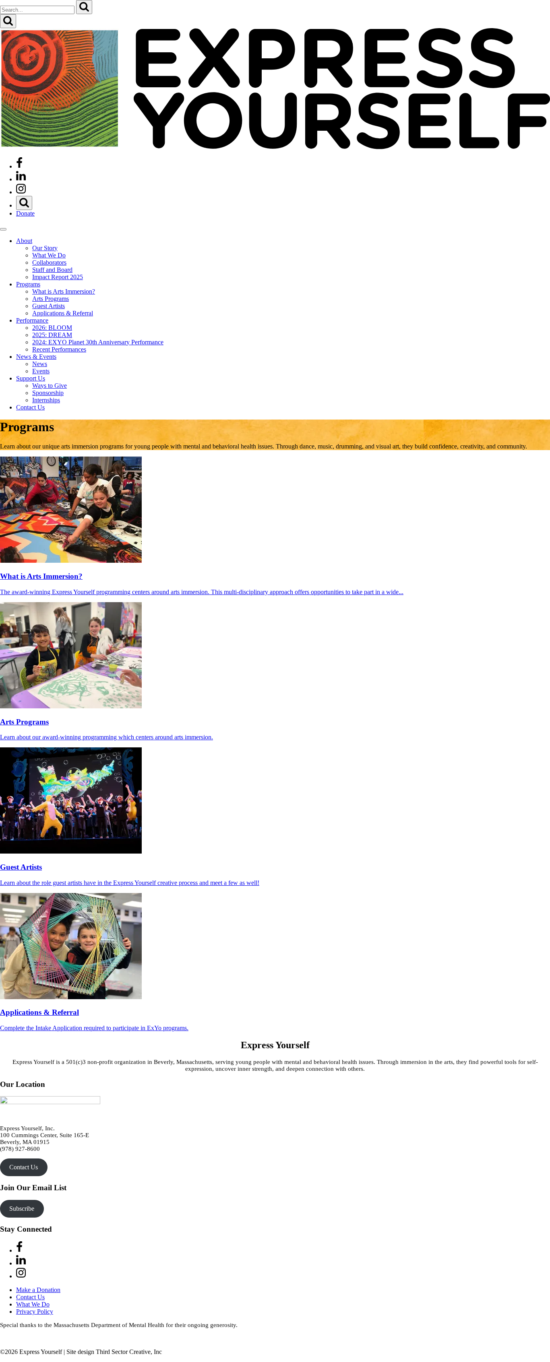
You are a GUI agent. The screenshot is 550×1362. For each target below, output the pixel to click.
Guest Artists (48, 305)
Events (41, 371)
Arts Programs (50, 298)
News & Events (36, 356)
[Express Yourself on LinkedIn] (21, 179)
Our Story (45, 248)
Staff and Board (52, 269)
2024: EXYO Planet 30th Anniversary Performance (97, 342)
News (39, 363)
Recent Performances (59, 349)
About (24, 240)
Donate (25, 213)
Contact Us (30, 407)
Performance (32, 320)
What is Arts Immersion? (63, 291)
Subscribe (21, 1208)
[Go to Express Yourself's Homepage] (275, 147)
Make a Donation (38, 1289)
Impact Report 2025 (57, 277)
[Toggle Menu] (3, 229)
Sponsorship (48, 392)
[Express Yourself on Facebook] (19, 166)
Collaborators (49, 262)
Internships (46, 400)
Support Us (30, 378)
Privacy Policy (34, 1311)
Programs (28, 284)
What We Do (49, 255)
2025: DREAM (52, 334)
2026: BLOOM (52, 327)
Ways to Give (49, 385)
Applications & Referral (62, 313)
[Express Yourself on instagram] (21, 192)
